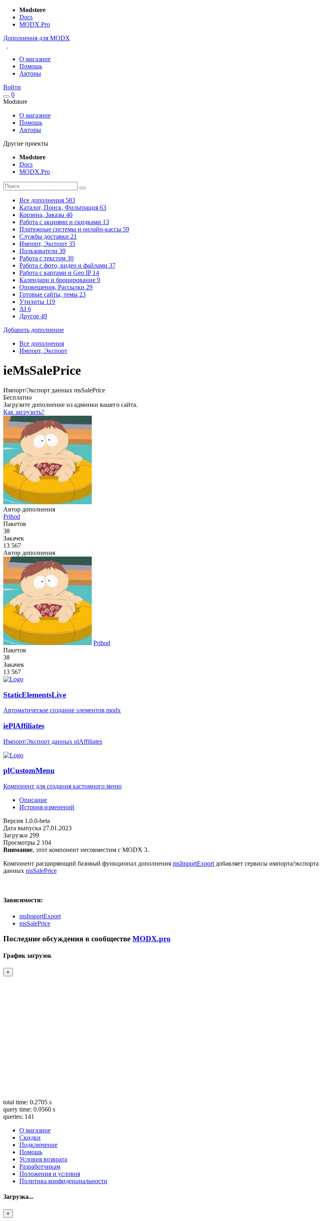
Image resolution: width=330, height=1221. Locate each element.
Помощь (30, 66)
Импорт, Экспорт (43, 350)
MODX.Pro (34, 24)
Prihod (11, 516)
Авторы (30, 73)
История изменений (46, 807)
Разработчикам (39, 1166)
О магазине (35, 59)
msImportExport (193, 863)
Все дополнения (41, 343)
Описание (33, 799)
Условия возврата (43, 1159)
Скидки (30, 1137)
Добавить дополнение (33, 329)
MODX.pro (151, 938)
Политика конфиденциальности (63, 1181)
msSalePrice (41, 870)
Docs (26, 17)
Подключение (38, 1144)
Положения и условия (49, 1173)
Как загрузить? (23, 411)
